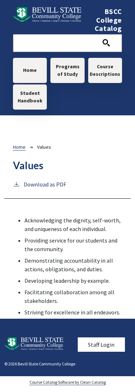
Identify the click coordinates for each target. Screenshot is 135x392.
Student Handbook (30, 97)
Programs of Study (68, 70)
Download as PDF (45, 184)
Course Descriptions (105, 70)
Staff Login (101, 344)
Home (30, 70)
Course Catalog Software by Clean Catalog (68, 382)
